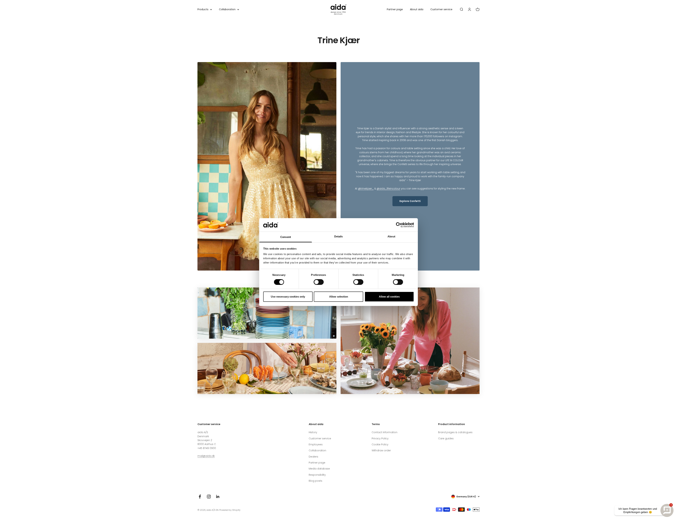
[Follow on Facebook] (199, 496)
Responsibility (317, 475)
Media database (319, 468)
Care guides (446, 438)
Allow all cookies (389, 296)
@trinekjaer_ (366, 188)
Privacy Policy (380, 438)
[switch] (319, 282)
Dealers (313, 456)
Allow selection (338, 296)
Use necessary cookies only (288, 296)
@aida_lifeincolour (388, 188)
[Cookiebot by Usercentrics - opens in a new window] (398, 225)
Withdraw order (381, 450)
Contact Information (384, 432)
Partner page (395, 9)
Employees (316, 444)
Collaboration (227, 9)
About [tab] (391, 236)
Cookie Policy (380, 444)
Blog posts (315, 481)
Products (202, 9)
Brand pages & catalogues (455, 432)
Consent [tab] (285, 236)
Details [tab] (338, 236)
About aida (416, 9)
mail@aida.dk (206, 456)
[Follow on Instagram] (208, 496)
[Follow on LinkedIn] (217, 496)
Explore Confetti (410, 201)
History (313, 432)
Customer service (441, 9)
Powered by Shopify (229, 509)
